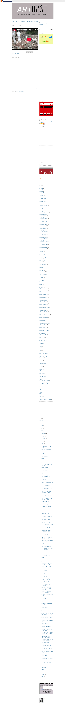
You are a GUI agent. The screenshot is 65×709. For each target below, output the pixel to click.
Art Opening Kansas (42, 234)
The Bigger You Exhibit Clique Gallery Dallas (47, 630)
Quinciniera (44, 521)
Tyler (40, 393)
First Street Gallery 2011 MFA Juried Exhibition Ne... (47, 476)
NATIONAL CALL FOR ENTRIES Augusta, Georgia (47, 483)
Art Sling (41, 258)
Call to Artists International (44, 307)
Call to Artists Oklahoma (43, 318)
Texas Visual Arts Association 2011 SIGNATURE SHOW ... (47, 611)
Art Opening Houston (43, 232)
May (43, 444)
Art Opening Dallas (42, 225)
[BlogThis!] (28, 52)
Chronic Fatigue (42, 340)
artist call (41, 267)
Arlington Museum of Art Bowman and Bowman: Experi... (46, 452)
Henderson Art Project (43, 356)
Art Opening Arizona (43, 214)
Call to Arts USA (42, 337)
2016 (42, 428)
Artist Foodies (41, 268)
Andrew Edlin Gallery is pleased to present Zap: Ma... (47, 607)
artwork (40, 278)
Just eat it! (43, 458)
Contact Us (23, 21)
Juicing (40, 360)
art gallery (41, 204)
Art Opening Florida (42, 228)
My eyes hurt (44, 503)
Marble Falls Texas (42, 363)
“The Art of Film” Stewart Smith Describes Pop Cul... (47, 538)
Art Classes (41, 194)
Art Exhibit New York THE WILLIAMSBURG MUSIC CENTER (47, 588)
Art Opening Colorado (43, 222)
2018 (42, 425)
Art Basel (41, 189)
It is (42, 582)
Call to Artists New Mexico (44, 316)
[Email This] (27, 52)
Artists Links (41, 277)
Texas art (41, 389)
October (43, 436)
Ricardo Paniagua (42, 382)
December (43, 433)
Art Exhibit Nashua (42, 199)
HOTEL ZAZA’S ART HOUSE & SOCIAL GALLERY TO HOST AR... (47, 633)
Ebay (40, 347)
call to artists (41, 287)
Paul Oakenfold (44, 480)
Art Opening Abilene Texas (44, 212)
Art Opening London (43, 235)
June (43, 443)
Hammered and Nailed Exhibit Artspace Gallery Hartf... (47, 625)
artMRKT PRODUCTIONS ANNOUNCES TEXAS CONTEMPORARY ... (46, 532)
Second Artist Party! (45, 467)
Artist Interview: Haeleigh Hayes (47, 524)
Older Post (36, 88)
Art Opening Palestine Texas (44, 245)
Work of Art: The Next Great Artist (45, 399)
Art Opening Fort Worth (43, 230)
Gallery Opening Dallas (43, 353)
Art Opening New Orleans (43, 243)
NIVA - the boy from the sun (46, 551)
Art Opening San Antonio (43, 247)
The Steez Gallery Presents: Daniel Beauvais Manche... (47, 541)
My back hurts (44, 561)
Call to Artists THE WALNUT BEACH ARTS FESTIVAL (47, 618)
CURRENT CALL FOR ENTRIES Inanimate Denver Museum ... (47, 657)
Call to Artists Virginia (43, 329)
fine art (40, 349)
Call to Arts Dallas (42, 331)
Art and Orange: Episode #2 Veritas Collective (46, 663)
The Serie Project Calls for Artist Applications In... (47, 549)
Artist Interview (42, 271)
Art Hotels (41, 208)
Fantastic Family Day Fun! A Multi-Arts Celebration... (46, 579)
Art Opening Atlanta (42, 215)
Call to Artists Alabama (43, 288)
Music (40, 369)
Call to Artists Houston (43, 306)
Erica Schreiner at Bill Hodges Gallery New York (47, 496)
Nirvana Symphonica (45, 501)
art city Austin (41, 192)
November (44, 435)
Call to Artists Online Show (46, 506)
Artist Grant (41, 270)
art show (40, 253)
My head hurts (44, 667)
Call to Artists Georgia (43, 304)
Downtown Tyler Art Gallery (46, 555)
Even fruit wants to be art (46, 519)
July (42, 441)
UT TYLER (41, 395)
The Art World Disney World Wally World (46, 469)
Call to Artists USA (42, 327)
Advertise (36, 21)
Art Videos (17, 53)
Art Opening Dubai (42, 227)
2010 (42, 676)
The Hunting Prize (42, 390)
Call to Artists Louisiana (43, 311)
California (41, 284)
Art (40, 186)
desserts (40, 346)
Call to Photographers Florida (47, 522)
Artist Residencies (42, 274)
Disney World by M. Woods (46, 566)
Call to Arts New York (43, 334)
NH (40, 370)
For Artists (41, 352)
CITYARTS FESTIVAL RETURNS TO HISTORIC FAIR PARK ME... (47, 614)
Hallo (42, 601)
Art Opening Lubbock (43, 237)
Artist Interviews (29, 21)
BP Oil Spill (41, 280)
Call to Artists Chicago (43, 297)
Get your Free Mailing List (47, 691)
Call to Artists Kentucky (43, 308)
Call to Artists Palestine (43, 321)
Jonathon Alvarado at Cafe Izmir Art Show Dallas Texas (47, 640)
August (43, 440)
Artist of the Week (42, 273)
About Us (17, 21)
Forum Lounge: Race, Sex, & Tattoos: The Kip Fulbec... (46, 508)
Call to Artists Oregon (43, 320)
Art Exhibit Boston (42, 198)
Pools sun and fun (45, 456)
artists (40, 276)
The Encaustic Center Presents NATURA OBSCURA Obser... (47, 517)
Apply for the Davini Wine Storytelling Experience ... (46, 646)
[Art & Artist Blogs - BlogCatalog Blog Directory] (46, 122)
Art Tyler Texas (42, 260)
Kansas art (41, 362)
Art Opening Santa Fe (43, 248)
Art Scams (41, 250)
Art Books (41, 191)
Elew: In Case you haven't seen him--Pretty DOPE (47, 499)
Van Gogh (41, 396)
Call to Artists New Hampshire (44, 314)
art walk (40, 263)
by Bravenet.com (47, 692)
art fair (40, 202)
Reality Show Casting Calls (44, 380)
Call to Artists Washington (44, 330)
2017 (42, 427)
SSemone (47, 698)
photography (41, 373)
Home (13, 21)
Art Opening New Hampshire (44, 240)
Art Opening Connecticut (43, 224)
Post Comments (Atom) (20, 91)
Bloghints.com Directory (49, 126)
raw (40, 379)
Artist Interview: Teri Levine (46, 449)
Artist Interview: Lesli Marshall (47, 627)
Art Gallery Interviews (43, 205)
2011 (42, 432)
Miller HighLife (42, 367)
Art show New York (42, 257)
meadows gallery (42, 364)
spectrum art (41, 385)
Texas (40, 387)
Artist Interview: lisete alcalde (47, 526)
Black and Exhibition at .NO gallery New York (46, 655)
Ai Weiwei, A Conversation (46, 600)
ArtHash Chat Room (42, 264)
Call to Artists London (43, 310)
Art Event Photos (42, 197)
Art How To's (41, 209)
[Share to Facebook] (30, 52)
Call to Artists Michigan (43, 313)
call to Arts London (42, 333)
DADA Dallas (41, 343)
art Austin (41, 188)
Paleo (40, 372)
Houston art (41, 357)
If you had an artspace (45, 462)
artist (40, 266)
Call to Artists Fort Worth (43, 303)
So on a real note (44, 576)
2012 (42, 430)
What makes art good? (45, 642)
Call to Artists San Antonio (44, 323)
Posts (42, 179)
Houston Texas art (42, 359)
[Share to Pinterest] (32, 52)
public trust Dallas (42, 376)
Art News (41, 211)
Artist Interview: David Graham (47, 504)
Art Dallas (41, 195)
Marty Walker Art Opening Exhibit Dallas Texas (46, 574)
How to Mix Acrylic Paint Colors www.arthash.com (47, 649)
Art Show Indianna (42, 255)
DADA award (41, 341)
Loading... (41, 420)
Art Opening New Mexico (43, 241)
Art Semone (41, 251)
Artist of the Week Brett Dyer (46, 665)
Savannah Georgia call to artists (44, 383)
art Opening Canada (42, 220)
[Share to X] (29, 52)
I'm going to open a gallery (46, 581)
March (43, 671)
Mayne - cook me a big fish (46, 623)
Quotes (40, 377)
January (43, 674)
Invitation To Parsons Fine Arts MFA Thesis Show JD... (47, 592)
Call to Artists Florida (43, 301)
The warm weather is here (46, 455)
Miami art (41, 366)
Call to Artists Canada (43, 295)
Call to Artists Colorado (43, 298)
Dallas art (41, 344)
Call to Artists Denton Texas (46, 544)
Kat (42, 473)
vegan (40, 398)
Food (40, 350)
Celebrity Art (41, 339)
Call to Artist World (42, 285)
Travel (40, 392)
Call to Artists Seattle (43, 324)
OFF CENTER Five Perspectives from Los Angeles (47, 514)
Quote (43, 543)
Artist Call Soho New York (46, 546)
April (43, 669)
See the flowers (44, 471)
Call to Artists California (43, 294)
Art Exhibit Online (42, 201)
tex (40, 386)
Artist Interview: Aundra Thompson (46, 585)
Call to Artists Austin (43, 291)
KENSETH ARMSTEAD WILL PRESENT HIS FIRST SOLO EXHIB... (47, 493)
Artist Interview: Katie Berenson (47, 487)
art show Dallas (42, 254)
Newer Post (13, 88)
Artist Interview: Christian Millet (47, 609)
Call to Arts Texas (42, 336)
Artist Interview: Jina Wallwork (47, 485)
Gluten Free (41, 354)
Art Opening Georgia (43, 231)
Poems (40, 375)
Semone (43, 557)
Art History (41, 207)
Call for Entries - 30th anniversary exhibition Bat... (47, 559)
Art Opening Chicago (43, 221)
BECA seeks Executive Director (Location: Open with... (47, 564)
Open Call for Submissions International (46, 571)
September (44, 438)
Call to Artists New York (43, 317)
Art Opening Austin (42, 217)
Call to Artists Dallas (43, 300)
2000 (42, 678)
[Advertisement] (43, 79)
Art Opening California (43, 218)
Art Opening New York (43, 244)
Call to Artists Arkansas (43, 290)
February (43, 672)
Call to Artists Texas (42, 326)
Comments (43, 181)
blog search (41, 128)
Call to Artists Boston (43, 293)
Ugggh (43, 643)
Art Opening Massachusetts (44, 238)
